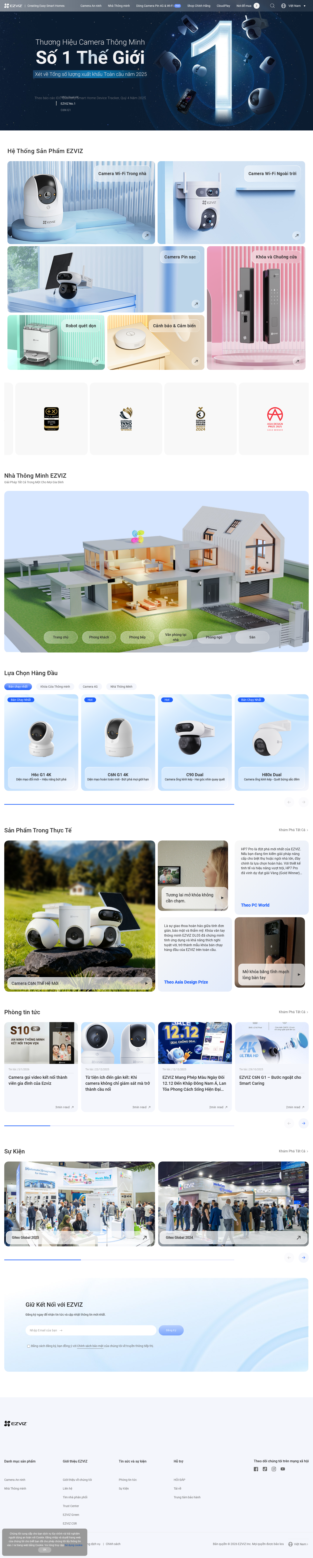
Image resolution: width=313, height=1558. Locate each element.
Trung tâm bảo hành (187, 1497)
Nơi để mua (244, 5)
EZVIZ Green (71, 1514)
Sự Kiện (124, 1488)
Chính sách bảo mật (90, 1346)
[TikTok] (266, 1469)
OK (44, 1549)
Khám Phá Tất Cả (292, 830)
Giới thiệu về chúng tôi (77, 1479)
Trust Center (71, 1506)
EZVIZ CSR (70, 1523)
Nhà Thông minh (119, 5)
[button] (56, 103)
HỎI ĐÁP (179, 1479)
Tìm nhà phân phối (75, 1497)
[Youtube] (284, 1469)
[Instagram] (275, 1469)
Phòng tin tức (128, 1479)
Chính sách (113, 1544)
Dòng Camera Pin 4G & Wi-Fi (158, 5)
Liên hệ (67, 1488)
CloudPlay (223, 5)
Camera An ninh (91, 5)
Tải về (177, 1488)
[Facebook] (257, 1469)
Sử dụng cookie (73, 1545)
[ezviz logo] (13, 5)
